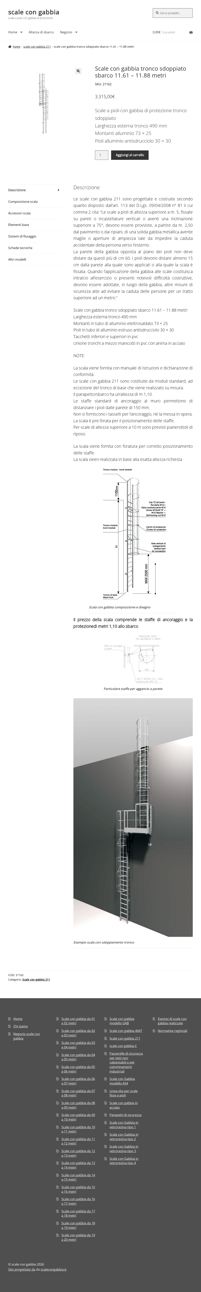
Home (12, 32)
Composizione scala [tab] (23, 201)
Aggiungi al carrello (130, 155)
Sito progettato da (21, 1269)
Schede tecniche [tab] (20, 248)
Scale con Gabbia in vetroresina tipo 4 (124, 1160)
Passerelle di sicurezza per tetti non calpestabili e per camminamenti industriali (126, 1062)
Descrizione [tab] (17, 190)
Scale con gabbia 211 (37, 46)
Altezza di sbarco (41, 32)
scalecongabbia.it (53, 1269)
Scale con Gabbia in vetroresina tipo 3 (124, 1148)
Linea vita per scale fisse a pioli (124, 1093)
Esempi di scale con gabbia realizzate (172, 1021)
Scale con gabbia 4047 (126, 1031)
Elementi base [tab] (18, 225)
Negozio (66, 32)
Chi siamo (20, 1026)
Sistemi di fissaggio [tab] (22, 236)
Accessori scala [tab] (19, 213)
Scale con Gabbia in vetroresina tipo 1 (124, 1124)
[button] (78, 71)
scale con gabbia (33, 12)
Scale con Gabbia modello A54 (122, 1081)
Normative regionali (172, 1031)
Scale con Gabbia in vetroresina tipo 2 (124, 1136)
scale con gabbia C (123, 1046)
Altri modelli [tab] (17, 259)
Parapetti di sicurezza (126, 1115)
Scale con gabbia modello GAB (122, 1021)
